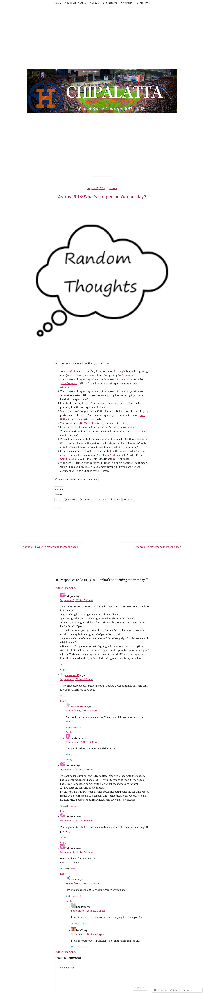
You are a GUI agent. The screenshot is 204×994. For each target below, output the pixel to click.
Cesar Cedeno (127, 427)
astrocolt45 (72, 675)
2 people (73, 869)
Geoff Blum (72, 371)
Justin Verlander (112, 455)
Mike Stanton (126, 375)
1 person (78, 727)
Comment (139, 988)
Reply (63, 669)
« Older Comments (65, 587)
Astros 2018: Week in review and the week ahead (50, 547)
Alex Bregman (69, 383)
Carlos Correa (70, 427)
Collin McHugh (85, 423)
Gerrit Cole (66, 459)
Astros (113, 188)
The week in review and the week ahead (158, 547)
